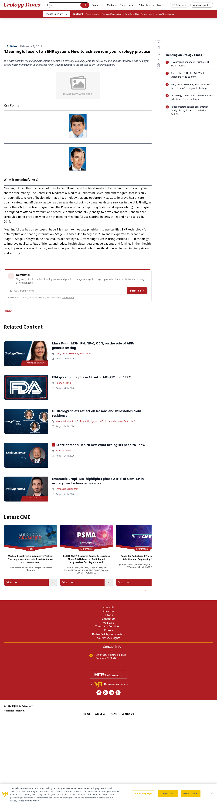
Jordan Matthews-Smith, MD (120, 421)
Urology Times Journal (164, 14)
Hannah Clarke (63, 382)
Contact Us (108, 619)
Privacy (108, 630)
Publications (145, 5)
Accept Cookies (191, 793)
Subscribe (135, 290)
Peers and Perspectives (112, 14)
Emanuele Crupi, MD (67, 488)
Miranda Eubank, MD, (67, 421)
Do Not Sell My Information (108, 634)
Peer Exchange (92, 14)
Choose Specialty (54, 13)
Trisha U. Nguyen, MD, (92, 421)
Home (86, 713)
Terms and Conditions (108, 626)
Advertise (108, 611)
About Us (108, 607)
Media (110, 5)
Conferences (126, 5)
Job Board (108, 622)
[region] (108, 794)
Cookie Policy (32, 800)
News (114, 713)
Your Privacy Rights (108, 638)
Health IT (10, 310)
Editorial (109, 615)
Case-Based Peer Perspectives (138, 14)
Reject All (168, 793)
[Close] (211, 793)
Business (96, 5)
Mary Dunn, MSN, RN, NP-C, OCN (73, 353)
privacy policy (68, 297)
